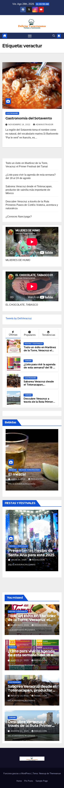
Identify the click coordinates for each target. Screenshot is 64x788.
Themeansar (55, 773)
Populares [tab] (30, 335)
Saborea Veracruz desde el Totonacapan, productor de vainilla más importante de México (29, 190)
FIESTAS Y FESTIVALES (34, 343)
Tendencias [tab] (48, 335)
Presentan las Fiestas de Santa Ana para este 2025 (31, 552)
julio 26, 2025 (19, 560)
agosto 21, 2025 (20, 660)
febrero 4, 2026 (20, 625)
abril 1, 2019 (18, 479)
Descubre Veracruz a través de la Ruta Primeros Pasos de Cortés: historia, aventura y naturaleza (32, 205)
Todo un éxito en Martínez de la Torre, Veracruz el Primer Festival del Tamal (40, 350)
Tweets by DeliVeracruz (19, 318)
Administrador (44, 124)
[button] (54, 35)
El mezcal (16, 474)
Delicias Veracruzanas (29, 470)
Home (19, 781)
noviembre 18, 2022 (19, 124)
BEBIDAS (12, 470)
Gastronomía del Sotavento (28, 118)
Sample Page (42, 781)
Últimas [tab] (13, 334)
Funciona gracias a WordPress (17, 773)
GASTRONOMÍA (12, 113)
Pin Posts (28, 781)
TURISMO (28, 361)
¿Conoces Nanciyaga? (19, 216)
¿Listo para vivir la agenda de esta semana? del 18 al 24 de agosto (39, 367)
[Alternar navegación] (29, 36)
